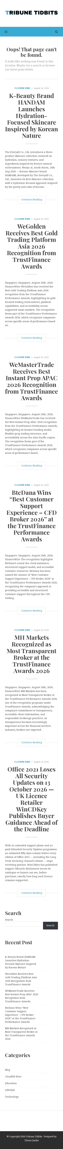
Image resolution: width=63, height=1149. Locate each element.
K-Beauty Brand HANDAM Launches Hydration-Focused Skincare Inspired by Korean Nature (31, 115)
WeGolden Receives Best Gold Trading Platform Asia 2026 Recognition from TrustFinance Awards (32, 246)
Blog (7, 1069)
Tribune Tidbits (34, 1136)
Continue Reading (31, 199)
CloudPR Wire (22, 88)
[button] (4, 31)
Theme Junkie (31, 1140)
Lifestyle (10, 1090)
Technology (12, 1096)
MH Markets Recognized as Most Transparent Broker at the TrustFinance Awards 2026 (31, 654)
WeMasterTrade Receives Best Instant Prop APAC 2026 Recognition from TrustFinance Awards (31, 381)
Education (11, 1083)
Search (9, 919)
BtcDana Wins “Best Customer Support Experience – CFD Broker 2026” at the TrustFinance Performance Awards (31, 515)
